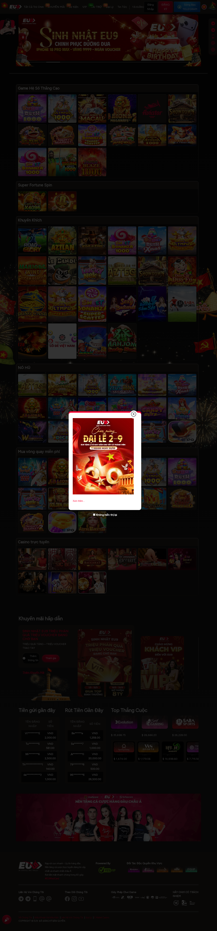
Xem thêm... (79, 501)
